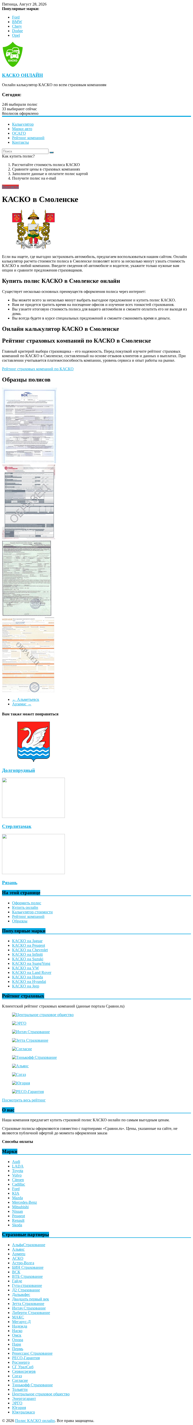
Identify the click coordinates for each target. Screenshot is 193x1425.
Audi (16, 1161)
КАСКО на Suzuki (27, 959)
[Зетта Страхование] (30, 1040)
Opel (16, 35)
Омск (16, 1335)
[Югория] (21, 1083)
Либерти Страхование (31, 1312)
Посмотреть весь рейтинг (24, 1100)
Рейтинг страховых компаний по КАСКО (38, 369)
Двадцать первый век (30, 1299)
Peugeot (18, 1216)
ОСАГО (19, 133)
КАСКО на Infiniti (27, 954)
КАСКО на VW (25, 968)
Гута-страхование (27, 1285)
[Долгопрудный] (33, 760)
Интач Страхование (29, 1308)
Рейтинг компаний (28, 138)
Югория (19, 1407)
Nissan (17, 1211)
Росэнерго (21, 1362)
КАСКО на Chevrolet (30, 950)
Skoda (17, 1225)
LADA (18, 1166)
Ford (16, 17)
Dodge (17, 31)
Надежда (19, 1326)
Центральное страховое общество (41, 1394)
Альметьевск (25, 699)
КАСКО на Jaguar (27, 941)
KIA (15, 1193)
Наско (17, 1331)
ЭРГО (17, 1403)
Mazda (17, 1198)
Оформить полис (26, 903)
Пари (16, 1344)
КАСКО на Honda (27, 977)
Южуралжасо (23, 1412)
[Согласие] (22, 1049)
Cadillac (18, 1184)
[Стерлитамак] (33, 816)
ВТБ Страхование (27, 1276)
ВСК (16, 1272)
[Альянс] (20, 1066)
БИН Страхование (27, 1267)
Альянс (18, 1249)
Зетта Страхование (28, 1303)
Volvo (17, 1175)
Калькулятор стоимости (32, 912)
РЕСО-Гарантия (26, 1358)
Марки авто (22, 129)
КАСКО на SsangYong (31, 963)
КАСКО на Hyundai (29, 981)
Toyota (17, 1171)
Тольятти (20, 1389)
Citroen (18, 1180)
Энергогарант (24, 1398)
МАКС (18, 1317)
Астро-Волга (23, 1263)
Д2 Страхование (26, 1290)
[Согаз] (19, 1074)
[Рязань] (33, 873)
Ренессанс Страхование (32, 1353)
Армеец (18, 1254)
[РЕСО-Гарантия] (28, 1091)
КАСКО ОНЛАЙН (22, 75)
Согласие (20, 1380)
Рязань (9, 882)
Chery (17, 26)
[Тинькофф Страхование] (34, 1057)
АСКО (17, 1258)
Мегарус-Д (21, 1322)
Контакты (20, 142)
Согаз (17, 1376)
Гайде (17, 1281)
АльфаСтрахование (28, 1245)
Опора (17, 1340)
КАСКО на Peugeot (28, 945)
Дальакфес (21, 1294)
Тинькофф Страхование (32, 1385)
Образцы (19, 921)
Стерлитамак (16, 826)
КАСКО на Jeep (25, 986)
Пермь (17, 1349)
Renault (18, 1220)
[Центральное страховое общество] (43, 1015)
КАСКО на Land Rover (31, 972)
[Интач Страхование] (31, 1032)
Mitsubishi (20, 1207)
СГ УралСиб (22, 1367)
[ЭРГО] (19, 1023)
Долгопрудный (18, 770)
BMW (17, 22)
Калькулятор (23, 124)
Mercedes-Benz (24, 1202)
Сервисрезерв (24, 1371)
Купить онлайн (25, 907)
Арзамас (21, 704)
